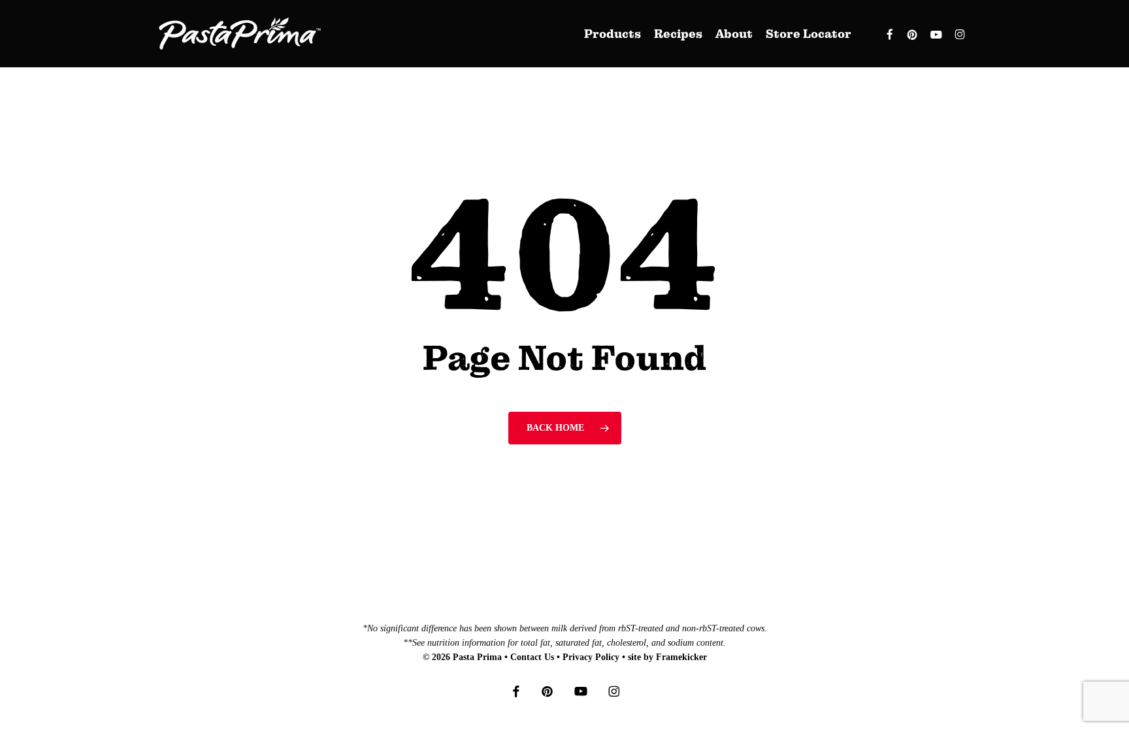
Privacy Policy (591, 657)
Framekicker (681, 657)
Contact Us (532, 657)
